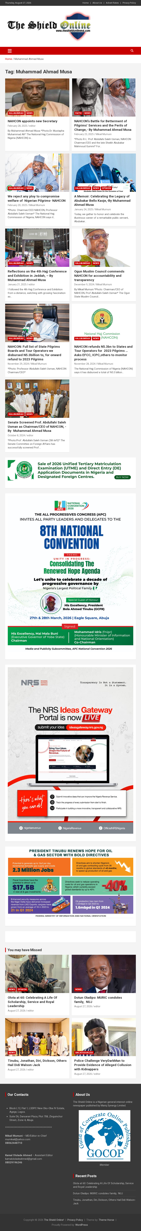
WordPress (81, 1224)
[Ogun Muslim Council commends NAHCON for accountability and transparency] (104, 248)
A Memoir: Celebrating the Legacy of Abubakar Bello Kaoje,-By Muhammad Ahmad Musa (102, 200)
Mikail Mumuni (103, 134)
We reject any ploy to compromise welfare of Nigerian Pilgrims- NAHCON (37, 198)
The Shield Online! (54, 1219)
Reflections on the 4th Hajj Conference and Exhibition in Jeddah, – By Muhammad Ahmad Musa (37, 275)
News (29, 113)
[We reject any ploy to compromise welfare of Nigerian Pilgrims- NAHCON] (37, 172)
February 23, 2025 (84, 134)
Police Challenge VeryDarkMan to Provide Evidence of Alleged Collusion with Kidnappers (102, 1065)
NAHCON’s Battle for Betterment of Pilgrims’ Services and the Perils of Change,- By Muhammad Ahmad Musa (102, 125)
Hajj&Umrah (16, 113)
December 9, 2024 (84, 284)
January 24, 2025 (83, 209)
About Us (97, 3)
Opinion (106, 188)
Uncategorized (84, 1053)
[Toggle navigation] (9, 51)
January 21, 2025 (17, 284)
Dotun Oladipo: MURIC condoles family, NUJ (98, 1193)
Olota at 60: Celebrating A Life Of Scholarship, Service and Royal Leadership (32, 1002)
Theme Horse (106, 1219)
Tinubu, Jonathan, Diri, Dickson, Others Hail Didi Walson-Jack (37, 1063)
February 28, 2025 (17, 125)
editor (32, 125)
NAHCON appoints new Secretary (32, 121)
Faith (78, 113)
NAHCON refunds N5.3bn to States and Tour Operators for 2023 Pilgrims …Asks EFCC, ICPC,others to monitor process (103, 353)
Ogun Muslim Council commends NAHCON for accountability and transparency (99, 275)
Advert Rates (112, 3)
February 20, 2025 (17, 205)
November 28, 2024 (84, 363)
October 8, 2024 (16, 435)
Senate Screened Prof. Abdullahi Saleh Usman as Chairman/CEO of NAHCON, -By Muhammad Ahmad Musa (37, 426)
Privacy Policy (129, 3)
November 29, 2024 (18, 363)
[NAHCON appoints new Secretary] (37, 97)
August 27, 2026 (16, 1010)
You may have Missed (25, 950)
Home (86, 3)
